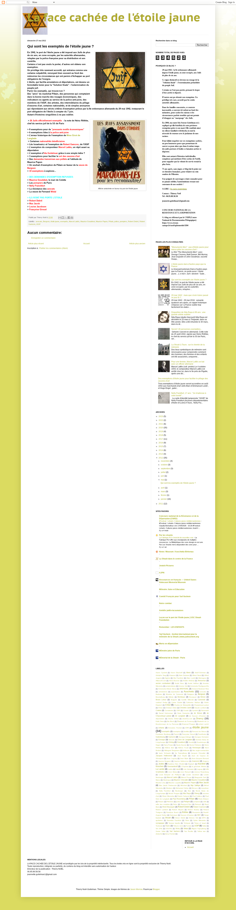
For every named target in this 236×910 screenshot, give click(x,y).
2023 (161, 416)
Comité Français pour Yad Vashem (175, 596)
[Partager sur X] (65, 217)
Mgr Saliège (195, 785)
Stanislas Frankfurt (174, 820)
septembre (166, 468)
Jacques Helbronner (164, 756)
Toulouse (159, 826)
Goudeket (181, 742)
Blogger (156, 889)
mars (163, 491)
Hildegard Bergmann (172, 750)
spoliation (159, 820)
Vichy (177, 828)
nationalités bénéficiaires (52, 141)
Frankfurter (202, 734)
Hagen (158, 745)
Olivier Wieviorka (168, 796)
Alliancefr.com (161, 680)
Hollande (186, 750)
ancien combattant (163, 683)
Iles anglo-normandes (200, 750)
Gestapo (161, 740)
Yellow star (201, 831)
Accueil (86, 243)
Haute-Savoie (181, 745)
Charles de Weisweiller (182, 705)
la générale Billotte (199, 766)
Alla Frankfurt (178, 678)
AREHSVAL (183, 689)
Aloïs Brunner (174, 680)
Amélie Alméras (188, 680)
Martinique (167, 780)
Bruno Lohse (161, 700)
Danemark (205, 710)
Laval (178, 769)
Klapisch (191, 764)
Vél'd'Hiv (169, 828)
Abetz (188, 672)
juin (163, 476)
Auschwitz (189, 691)
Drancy (199, 718)
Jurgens (206, 761)
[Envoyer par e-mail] (59, 217)
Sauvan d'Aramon (187, 815)
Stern (187, 820)
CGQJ (167, 705)
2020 (161, 428)
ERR (187, 728)
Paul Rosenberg (179, 799)
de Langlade (180, 716)
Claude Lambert (200, 708)
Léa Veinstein (189, 769)
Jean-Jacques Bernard (200, 758)
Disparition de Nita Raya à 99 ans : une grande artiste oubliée (188, 313)
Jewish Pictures (166, 566)
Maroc (158, 780)
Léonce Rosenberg (201, 772)
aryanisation (175, 692)
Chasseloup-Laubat (201, 705)
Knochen (160, 766)
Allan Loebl (191, 678)
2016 (161, 443)
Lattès (170, 769)
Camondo (201, 700)
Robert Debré (35, 200)
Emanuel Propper (188, 724)
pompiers (38, 183)
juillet (163, 472)
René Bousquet (168, 807)
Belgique (190, 694)
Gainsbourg (160, 737)
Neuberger (179, 791)
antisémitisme (171, 686)
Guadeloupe (201, 742)
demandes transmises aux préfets (50, 159)
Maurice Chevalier (181, 780)
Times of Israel (200, 823)
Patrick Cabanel (183, 796)
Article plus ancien (137, 243)
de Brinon (198, 713)
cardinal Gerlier (161, 702)
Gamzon (171, 737)
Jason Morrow (136, 889)
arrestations (163, 692)
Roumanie (196, 812)
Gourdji (191, 742)
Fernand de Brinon (199, 731)
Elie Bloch (170, 721)
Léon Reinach (185, 772)
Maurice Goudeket (38, 180)
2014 (161, 450)
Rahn (175, 804)
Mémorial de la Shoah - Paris (172, 658)
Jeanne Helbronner (181, 761)
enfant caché (204, 724)
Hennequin (196, 748)
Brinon (203, 697)
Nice (189, 791)
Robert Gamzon (71, 144)
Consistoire (169, 710)
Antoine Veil (183, 686)
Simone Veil (193, 818)
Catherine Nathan (193, 702)
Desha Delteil (173, 719)
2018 (161, 435)
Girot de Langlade (185, 740)
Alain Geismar (184, 675)
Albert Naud (196, 675)
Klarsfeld (201, 764)
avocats (51, 189)
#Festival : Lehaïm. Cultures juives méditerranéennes (180, 521)
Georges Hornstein (202, 737)
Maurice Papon (102, 221)
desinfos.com (187, 719)
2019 (161, 431)
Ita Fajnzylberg (181, 753)
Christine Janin (185, 708)
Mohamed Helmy (182, 788)
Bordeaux (181, 697)
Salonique (173, 815)
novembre (165, 461)
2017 (161, 439)
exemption (177, 731)
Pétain (111, 221)
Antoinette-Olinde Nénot (167, 689)
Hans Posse (168, 745)
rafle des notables (163, 804)
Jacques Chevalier (198, 753)
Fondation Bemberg (163, 734)
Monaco (195, 788)
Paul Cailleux (197, 796)
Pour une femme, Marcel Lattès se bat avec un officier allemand (187, 363)
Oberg (196, 793)
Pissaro (161, 801)
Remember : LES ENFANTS (171, 627)
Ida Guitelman (51, 153)
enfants (161, 728)
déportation (160, 719)
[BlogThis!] (62, 217)
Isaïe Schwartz (165, 753)
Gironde (172, 740)
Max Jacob (34, 203)
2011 (161, 504)
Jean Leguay (172, 758)
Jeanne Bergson (164, 761)
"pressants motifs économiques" (68, 129)
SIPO (204, 818)
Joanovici (195, 761)
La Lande (160, 769)
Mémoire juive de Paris (169, 651)
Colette (158, 710)
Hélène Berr (169, 748)
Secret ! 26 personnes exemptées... (186, 329)
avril (163, 488)
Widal (53, 191)
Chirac (160, 708)
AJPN (161, 573)
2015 (161, 446)
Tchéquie (187, 823)
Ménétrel (183, 785)
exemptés (64, 221)
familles (186, 731)
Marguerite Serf (200, 777)
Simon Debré (180, 818)
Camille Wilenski (187, 700)
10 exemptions (36, 171)
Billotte (171, 697)
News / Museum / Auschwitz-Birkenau (176, 552)
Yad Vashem (175, 831)
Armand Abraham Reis (200, 689)
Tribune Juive (178, 826)
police (116, 221)
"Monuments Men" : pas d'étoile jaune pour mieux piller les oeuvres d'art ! (190, 248)
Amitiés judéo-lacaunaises (171, 610)
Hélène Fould (183, 748)
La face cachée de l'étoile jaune (113, 17)
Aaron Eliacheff (177, 672)
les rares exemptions (178, 189)
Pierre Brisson (203, 799)
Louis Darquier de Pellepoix (170, 775)
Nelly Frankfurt (165, 791)
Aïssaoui (172, 675)
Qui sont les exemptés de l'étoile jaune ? (188, 280)
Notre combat (165, 603)
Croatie (186, 710)
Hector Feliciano (195, 745)
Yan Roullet (188, 831)
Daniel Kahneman (166, 713)
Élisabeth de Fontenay (185, 721)
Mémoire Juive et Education (171, 589)
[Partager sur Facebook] (68, 217)
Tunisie (188, 826)
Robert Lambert (162, 810)
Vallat (204, 826)
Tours (167, 826)
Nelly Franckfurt (37, 186)
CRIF (178, 710)
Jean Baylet (182, 756)
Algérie (167, 678)
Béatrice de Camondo (174, 694)
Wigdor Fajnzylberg (199, 828)
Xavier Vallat (161, 831)
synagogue (160, 823)
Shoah (168, 818)
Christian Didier (171, 708)
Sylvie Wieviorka (199, 820)
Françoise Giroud (188, 734)
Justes (161, 764)
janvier (164, 499)
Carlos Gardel (176, 702)
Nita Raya (187, 793)
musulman (205, 788)
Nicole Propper (174, 793)
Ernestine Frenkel (175, 728)
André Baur (179, 683)
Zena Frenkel (170, 834)
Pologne (187, 801)
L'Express (184, 766)
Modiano (169, 788)
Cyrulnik (195, 710)
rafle (204, 801)
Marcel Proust (186, 777)
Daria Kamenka (183, 713)
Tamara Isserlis (174, 823)
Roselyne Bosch (172, 812)
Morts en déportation (168, 644)
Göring (171, 742)
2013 (161, 454)
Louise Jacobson (37, 206)
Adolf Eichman (200, 672)
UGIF (38, 224)
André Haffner (193, 683)
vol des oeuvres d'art (69, 156)
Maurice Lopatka (175, 783)
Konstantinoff (172, 766)
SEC (199, 815)
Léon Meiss (172, 772)
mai (163, 480)
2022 (161, 420)
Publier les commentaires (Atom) (53, 248)
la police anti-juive (59, 132)
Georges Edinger (185, 737)
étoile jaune (55, 221)
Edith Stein (160, 721)
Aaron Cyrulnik (161, 672)
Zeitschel (159, 834)
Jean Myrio (184, 758)
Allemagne (202, 678)
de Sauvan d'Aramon (197, 716)
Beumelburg (160, 697)
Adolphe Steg (161, 675)
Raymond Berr (186, 804)
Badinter (159, 694)
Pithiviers (170, 801)
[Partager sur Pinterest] (72, 217)
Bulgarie (174, 700)
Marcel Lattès (65, 147)
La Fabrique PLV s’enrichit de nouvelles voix (176, 538)
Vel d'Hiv (159, 828)
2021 (161, 424)
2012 (161, 458)
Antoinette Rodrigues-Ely (199, 686)
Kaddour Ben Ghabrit (176, 764)
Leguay (200, 769)
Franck (176, 734)
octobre (164, 465)
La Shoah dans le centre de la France (176, 559)
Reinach (198, 804)
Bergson (46, 221)
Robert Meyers (178, 810)
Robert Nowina (193, 810)
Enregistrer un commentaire (43, 238)
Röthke (185, 812)
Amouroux (202, 680)
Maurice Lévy (161, 783)
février (164, 495)
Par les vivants (166, 535)
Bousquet (193, 697)
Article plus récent (36, 243)
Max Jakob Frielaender (168, 785)
